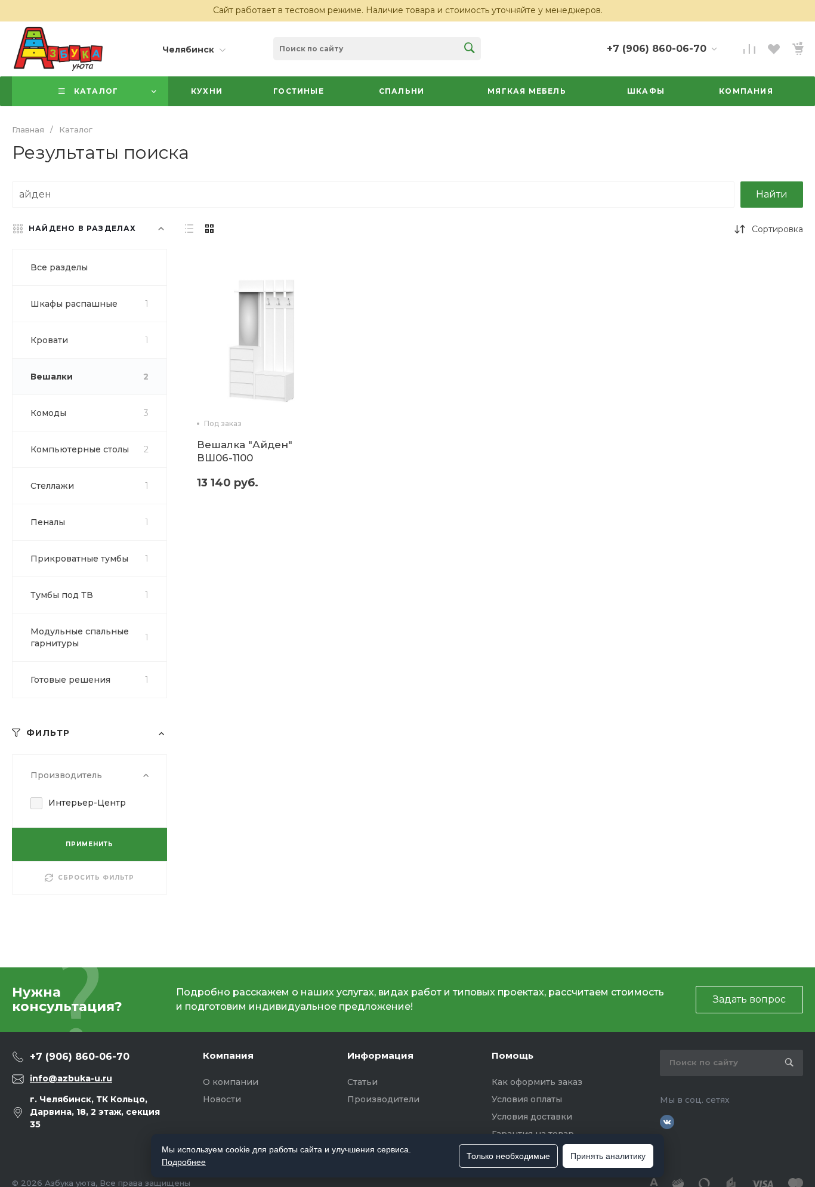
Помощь (512, 1055)
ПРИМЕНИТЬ (89, 844)
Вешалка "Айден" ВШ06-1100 (244, 451)
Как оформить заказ (537, 1082)
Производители (383, 1099)
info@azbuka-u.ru (71, 1078)
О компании (230, 1082)
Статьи (362, 1082)
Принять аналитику (608, 1156)
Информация (380, 1055)
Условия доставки (532, 1116)
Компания (228, 1055)
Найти (772, 194)
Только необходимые (508, 1156)
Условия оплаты (527, 1099)
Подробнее (184, 1162)
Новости (222, 1099)
